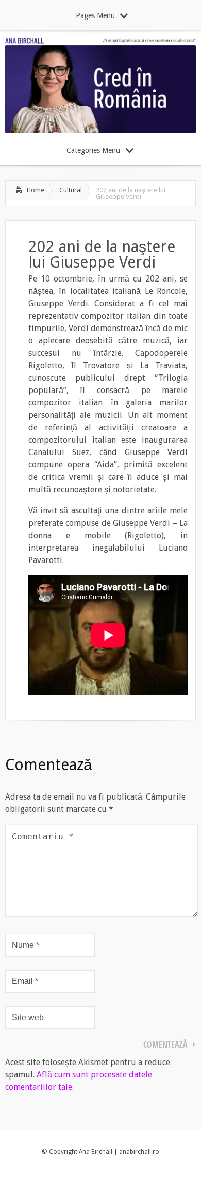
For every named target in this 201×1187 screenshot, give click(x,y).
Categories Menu (93, 150)
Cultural (70, 190)
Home (35, 190)
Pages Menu (95, 15)
